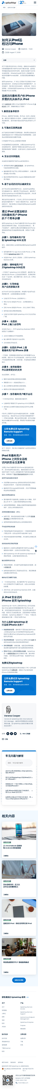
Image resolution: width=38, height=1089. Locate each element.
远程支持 (8, 104)
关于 (3, 1003)
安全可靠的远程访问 (20, 474)
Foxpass (22, 1025)
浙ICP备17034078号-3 (28, 1069)
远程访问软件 (18, 166)
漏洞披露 (4, 1045)
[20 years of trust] (21, 2)
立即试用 (9, 441)
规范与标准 (5, 1062)
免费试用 (14, 670)
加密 (32, 640)
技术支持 (5, 1034)
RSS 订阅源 (26, 734)
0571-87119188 (25, 1078)
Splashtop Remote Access (26, 1008)
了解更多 (5, 856)
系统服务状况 (6, 1041)
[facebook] (11, 733)
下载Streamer (6, 1048)
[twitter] (15, 733)
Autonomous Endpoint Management (27, 1018)
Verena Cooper (10, 49)
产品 (21, 1003)
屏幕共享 (8, 567)
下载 (21, 1041)
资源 (3, 1020)
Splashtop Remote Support (26, 1013)
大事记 (4, 1013)
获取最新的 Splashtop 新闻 (13, 997)
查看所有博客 (19, 980)
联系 (3, 1023)
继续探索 (23, 1029)
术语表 (4, 1027)
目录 (4, 60)
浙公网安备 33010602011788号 (12, 1069)
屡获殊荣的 (11, 653)
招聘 (3, 1017)
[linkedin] (7, 733)
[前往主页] (9, 2)
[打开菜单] (35, 2)
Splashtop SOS (14, 254)
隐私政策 (13, 1062)
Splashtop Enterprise (26, 1022)
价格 (21, 1045)
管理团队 (4, 1010)
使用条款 (20, 1062)
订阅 (6, 739)
